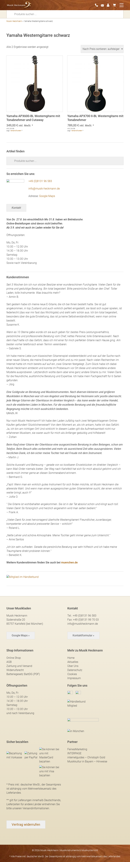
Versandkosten (15, 130)
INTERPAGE (74, 753)
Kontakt (16, 207)
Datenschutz (74, 670)
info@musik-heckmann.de (44, 188)
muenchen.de (69, 562)
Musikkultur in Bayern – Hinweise (87, 761)
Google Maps (47, 196)
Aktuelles (72, 662)
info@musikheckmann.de (82, 623)
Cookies (72, 674)
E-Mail (103, 5)
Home (70, 657)
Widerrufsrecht (15, 670)
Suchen (11, 14)
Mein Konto (109, 5)
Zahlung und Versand (19, 666)
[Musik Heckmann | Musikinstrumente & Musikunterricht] (19, 5)
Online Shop (13, 657)
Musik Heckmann (14, 21)
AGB (9, 662)
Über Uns (72, 666)
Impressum (74, 678)
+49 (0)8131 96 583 (40, 181)
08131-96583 (97, 5)
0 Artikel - (115, 5)
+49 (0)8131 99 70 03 (86, 619)
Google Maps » (21, 635)
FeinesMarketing (77, 749)
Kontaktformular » (83, 635)
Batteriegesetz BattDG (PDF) (23, 674)
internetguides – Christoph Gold (86, 757)
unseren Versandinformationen (30, 808)
